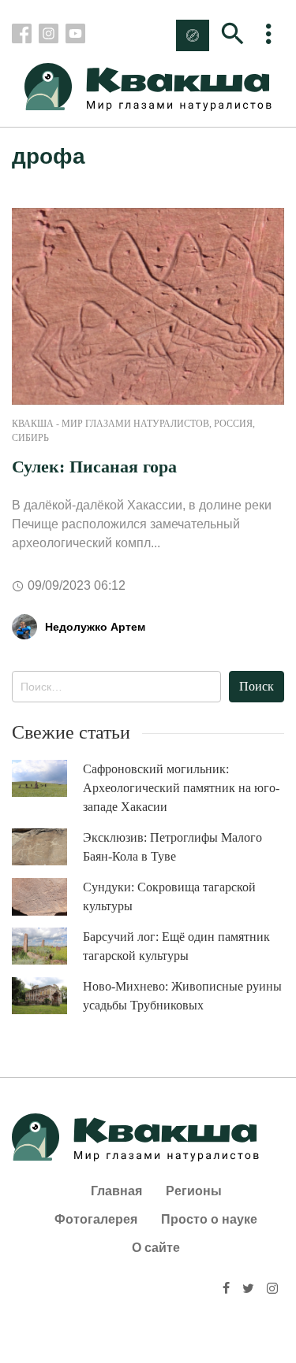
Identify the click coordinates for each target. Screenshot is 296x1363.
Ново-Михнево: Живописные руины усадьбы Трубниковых (182, 996)
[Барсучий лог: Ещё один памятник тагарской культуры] (47, 946)
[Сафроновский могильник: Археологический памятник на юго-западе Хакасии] (47, 778)
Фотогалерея (95, 1219)
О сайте (156, 1247)
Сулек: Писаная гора (94, 466)
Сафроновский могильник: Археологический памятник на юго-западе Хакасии (181, 787)
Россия (233, 423)
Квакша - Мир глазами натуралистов (110, 423)
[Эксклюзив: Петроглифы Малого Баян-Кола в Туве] (47, 846)
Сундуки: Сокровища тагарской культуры (169, 896)
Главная (116, 1191)
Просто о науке (209, 1219)
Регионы (194, 1191)
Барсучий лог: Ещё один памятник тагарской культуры (176, 946)
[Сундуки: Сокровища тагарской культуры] (47, 897)
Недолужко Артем (95, 626)
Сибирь (30, 437)
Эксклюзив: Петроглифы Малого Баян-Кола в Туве (172, 847)
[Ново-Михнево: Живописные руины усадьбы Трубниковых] (47, 995)
